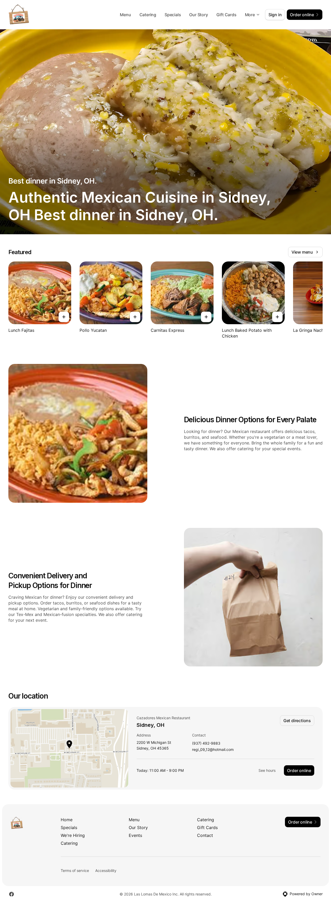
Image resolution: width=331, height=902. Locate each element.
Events (135, 835)
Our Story (198, 14)
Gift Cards (226, 14)
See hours (267, 770)
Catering (147, 14)
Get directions (297, 720)
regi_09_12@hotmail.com (213, 749)
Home (66, 819)
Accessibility (105, 870)
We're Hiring (73, 835)
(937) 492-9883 (206, 743)
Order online (299, 770)
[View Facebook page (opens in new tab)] (11, 894)
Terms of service (75, 870)
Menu (125, 14)
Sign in (275, 14)
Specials (173, 14)
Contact (205, 835)
